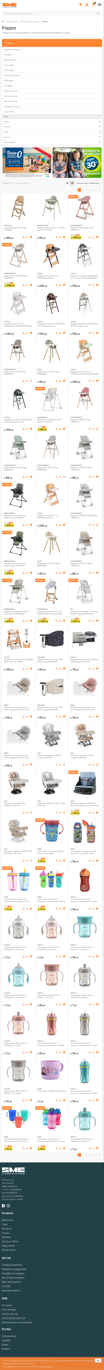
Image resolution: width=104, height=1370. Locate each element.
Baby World (12, 21)
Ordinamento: (88, 183)
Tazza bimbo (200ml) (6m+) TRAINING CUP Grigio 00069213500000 (81, 996)
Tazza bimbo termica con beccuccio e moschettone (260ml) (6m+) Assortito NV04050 (51, 900)
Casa (4, 1224)
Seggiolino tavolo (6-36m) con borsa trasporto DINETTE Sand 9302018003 (16, 708)
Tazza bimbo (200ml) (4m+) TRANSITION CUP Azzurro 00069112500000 (15, 996)
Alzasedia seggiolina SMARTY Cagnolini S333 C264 (82, 756)
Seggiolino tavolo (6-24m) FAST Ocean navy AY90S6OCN (50, 660)
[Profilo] (87, 5)
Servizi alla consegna (13, 1277)
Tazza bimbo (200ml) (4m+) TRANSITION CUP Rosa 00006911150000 (48, 948)
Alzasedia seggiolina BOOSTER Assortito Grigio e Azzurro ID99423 (84, 804)
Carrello (6, 1340)
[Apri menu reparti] (99, 5)
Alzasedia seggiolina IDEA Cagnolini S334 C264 (14, 804)
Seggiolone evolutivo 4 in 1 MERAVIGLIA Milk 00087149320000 (18, 325)
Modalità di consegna (13, 1273)
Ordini (5, 1344)
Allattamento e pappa (29, 21)
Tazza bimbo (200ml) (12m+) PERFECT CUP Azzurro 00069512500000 (82, 948)
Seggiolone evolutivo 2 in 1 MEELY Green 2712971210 (51, 229)
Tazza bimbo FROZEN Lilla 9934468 (51, 1091)
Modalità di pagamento (14, 1269)
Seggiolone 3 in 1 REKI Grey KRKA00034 (48, 373)
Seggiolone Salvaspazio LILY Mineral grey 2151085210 (15, 516)
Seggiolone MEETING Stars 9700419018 (81, 468)
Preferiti (6, 1348)
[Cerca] (98, 13)
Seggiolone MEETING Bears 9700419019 (81, 564)
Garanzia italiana (11, 1290)
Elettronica (7, 1220)
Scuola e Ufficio (10, 1241)
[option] (27, 162)
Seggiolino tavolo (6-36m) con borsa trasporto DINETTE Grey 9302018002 (16, 756)
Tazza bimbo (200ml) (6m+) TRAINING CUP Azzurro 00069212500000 (81, 1140)
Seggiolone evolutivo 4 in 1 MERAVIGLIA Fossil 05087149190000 (48, 516)
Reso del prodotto (11, 1281)
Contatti (6, 1286)
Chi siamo (7, 1305)
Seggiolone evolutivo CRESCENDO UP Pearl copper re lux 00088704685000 (84, 325)
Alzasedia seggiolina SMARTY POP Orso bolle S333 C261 (18, 852)
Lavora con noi (10, 1313)
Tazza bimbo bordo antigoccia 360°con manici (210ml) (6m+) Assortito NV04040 (16, 1140)
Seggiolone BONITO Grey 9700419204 (47, 468)
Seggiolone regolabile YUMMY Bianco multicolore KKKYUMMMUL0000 (49, 420)
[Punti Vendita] (80, 5)
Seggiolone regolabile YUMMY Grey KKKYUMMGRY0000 (16, 612)
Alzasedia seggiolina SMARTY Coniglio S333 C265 (49, 756)
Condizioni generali (12, 1264)
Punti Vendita (9, 1309)
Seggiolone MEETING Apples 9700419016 (15, 468)
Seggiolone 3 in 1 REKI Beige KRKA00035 (48, 564)
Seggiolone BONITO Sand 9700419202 (14, 373)
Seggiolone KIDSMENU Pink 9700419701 (81, 229)
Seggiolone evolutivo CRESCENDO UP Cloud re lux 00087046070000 (84, 277)
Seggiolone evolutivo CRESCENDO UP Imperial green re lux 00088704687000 (18, 420)
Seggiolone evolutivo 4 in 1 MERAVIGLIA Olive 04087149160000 (84, 373)
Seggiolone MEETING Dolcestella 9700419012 (83, 516)
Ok (98, 1360)
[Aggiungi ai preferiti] (27, 237)
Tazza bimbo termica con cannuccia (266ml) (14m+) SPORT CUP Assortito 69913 (83, 900)
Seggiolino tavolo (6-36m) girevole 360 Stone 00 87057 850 (84, 660)
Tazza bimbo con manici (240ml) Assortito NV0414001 (50, 852)
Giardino (6, 1237)
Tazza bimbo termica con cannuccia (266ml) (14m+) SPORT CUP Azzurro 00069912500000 (83, 1092)
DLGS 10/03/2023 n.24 (13, 1318)
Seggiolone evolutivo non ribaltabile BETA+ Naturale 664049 (18, 660)
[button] (31, 237)
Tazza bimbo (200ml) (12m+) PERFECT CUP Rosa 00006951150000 (48, 996)
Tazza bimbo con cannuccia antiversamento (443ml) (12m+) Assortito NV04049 (16, 900)
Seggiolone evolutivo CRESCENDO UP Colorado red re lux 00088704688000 (51, 325)
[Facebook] (3, 1206)
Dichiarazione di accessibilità (17, 1322)
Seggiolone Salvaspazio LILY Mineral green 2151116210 (15, 564)
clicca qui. (49, 1366)
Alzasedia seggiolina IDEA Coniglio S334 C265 (51, 804)
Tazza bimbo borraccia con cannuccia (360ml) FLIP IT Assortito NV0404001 (51, 1140)
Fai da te (6, 1228)
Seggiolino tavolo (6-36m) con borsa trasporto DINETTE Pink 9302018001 (82, 708)
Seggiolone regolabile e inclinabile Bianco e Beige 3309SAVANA (84, 612)
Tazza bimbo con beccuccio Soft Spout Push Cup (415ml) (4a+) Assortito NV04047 (83, 852)
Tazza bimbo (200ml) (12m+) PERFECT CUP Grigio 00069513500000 (15, 1092)
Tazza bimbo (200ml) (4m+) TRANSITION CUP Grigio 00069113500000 (15, 948)
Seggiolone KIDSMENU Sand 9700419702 (15, 277)
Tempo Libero (9, 1249)
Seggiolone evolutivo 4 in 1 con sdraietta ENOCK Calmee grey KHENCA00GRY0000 (49, 612)
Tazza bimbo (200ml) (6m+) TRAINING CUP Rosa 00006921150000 (15, 1044)
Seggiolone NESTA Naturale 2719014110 (15, 229)
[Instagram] (8, 1206)
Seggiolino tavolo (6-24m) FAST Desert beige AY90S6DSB (50, 708)
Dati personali (9, 1336)
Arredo (5, 1232)
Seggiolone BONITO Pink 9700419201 (80, 420)
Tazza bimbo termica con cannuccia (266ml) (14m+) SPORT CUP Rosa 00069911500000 (50, 1044)
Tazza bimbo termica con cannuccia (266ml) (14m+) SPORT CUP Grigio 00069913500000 (83, 1044)
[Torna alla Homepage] (3, 21)
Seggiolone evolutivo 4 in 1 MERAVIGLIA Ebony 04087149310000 (48, 277)
